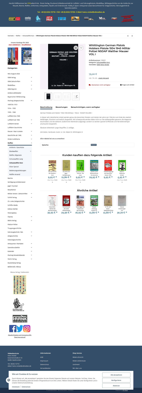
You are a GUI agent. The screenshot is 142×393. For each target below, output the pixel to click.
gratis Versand (104, 78)
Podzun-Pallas (12, 224)
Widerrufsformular (79, 361)
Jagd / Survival (13, 186)
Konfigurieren (116, 380)
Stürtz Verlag (12, 259)
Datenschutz (44, 364)
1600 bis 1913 (12, 104)
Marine (10, 178)
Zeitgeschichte (13, 236)
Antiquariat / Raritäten (15, 244)
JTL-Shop (125, 390)
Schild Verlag (12, 197)
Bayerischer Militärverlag (16, 97)
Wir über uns (77, 368)
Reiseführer (12, 190)
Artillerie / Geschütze (16, 147)
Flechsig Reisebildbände (16, 255)
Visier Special (14, 167)
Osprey (10, 217)
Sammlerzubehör (14, 247)
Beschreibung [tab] (46, 107)
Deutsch (93, 144)
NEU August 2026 (14, 74)
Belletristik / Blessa (14, 267)
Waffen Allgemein (15, 155)
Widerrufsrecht (78, 357)
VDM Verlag (12, 78)
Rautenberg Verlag (14, 263)
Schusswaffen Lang (16, 159)
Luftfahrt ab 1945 (14, 120)
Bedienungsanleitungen (17, 170)
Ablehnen (116, 386)
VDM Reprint (12, 89)
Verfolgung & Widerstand (16, 182)
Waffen (10, 143)
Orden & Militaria (14, 139)
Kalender (11, 251)
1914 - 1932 (12, 108)
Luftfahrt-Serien (13, 124)
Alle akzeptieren (116, 375)
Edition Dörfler (13, 209)
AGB (41, 357)
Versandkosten (45, 368)
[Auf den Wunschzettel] (81, 48)
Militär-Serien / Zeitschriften (17, 194)
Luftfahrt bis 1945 (14, 116)
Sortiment (76, 364)
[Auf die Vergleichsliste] (75, 48)
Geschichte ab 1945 (14, 135)
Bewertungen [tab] (62, 107)
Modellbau (11, 85)
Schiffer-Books (13, 205)
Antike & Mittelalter (14, 93)
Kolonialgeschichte (14, 240)
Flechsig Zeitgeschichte (16, 101)
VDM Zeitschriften (14, 81)
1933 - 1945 (12, 112)
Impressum (44, 361)
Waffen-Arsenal (14, 174)
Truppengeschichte (14, 228)
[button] (20, 77)
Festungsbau (12, 213)
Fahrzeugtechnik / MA (15, 232)
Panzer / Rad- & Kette (15, 131)
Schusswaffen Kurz (103, 62)
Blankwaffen (13, 151)
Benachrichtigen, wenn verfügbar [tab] (85, 107)
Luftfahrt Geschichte (15, 128)
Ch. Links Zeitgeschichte (16, 201)
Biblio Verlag (12, 221)
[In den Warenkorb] (42, 43)
